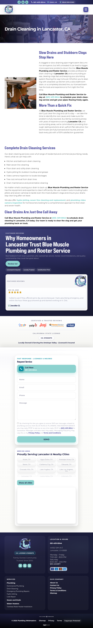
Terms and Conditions (52, 433)
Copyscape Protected (72, 621)
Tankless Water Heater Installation (19, 607)
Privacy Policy (34, 433)
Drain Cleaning (12, 589)
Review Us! (12, 264)
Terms (59, 621)
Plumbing (11, 583)
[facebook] (19, 2)
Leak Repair (11, 597)
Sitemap (53, 593)
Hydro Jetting (12, 594)
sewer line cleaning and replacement (48, 200)
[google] (23, 2)
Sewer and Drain (14, 600)
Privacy (51, 621)
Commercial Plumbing (15, 586)
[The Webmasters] (46, 616)
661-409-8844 (56, 543)
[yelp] (26, 2)
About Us (54, 583)
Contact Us (54, 585)
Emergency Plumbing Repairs (18, 591)
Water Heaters (13, 604)
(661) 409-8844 (53, 97)
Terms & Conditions (58, 590)
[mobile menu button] (85, 9)
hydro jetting (22, 200)
